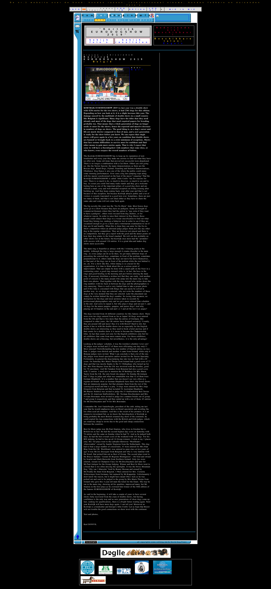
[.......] (172, 20)
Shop (118, 15)
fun (135, 20)
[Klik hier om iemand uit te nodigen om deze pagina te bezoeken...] (77, 21)
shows (101, 20)
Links (133, 15)
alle (88, 20)
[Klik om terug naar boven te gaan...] (77, 539)
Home (91, 15)
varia (112, 20)
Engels (174, 43)
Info (145, 15)
